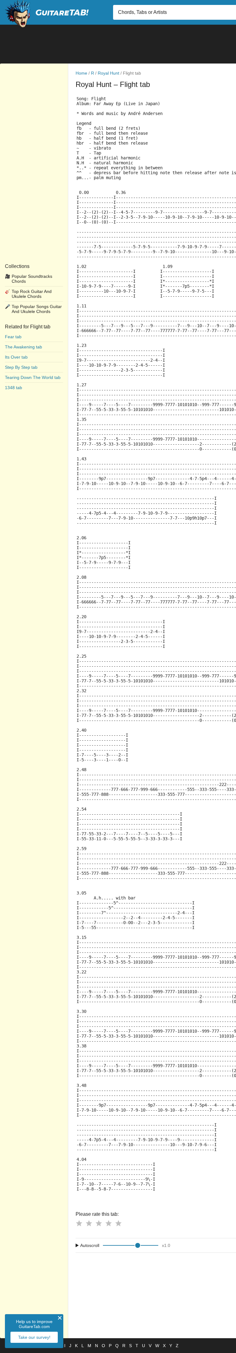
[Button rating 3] (99, 1223)
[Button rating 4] (108, 1223)
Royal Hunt (108, 73)
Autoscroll (89, 1245)
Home (81, 73)
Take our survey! (34, 1337)
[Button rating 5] (118, 1223)
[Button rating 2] (89, 1223)
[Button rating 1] (79, 1223)
